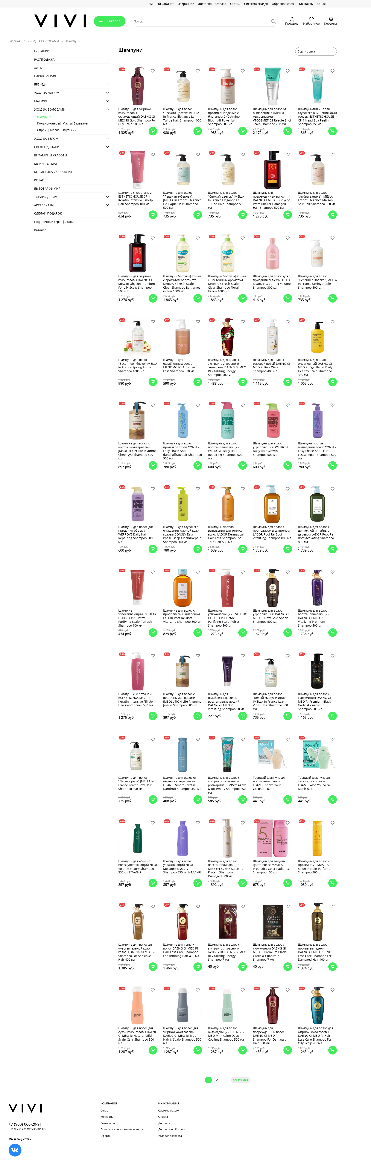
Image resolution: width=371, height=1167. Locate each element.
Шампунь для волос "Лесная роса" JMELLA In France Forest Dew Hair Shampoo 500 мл (136, 783)
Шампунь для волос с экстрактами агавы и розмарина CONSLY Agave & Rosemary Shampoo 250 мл (227, 785)
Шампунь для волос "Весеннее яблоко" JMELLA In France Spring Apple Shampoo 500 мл (317, 282)
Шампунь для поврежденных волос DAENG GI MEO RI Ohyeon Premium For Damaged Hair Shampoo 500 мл (271, 200)
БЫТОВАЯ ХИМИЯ (47, 188)
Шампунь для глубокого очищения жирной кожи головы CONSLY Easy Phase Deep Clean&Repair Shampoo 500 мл (182, 534)
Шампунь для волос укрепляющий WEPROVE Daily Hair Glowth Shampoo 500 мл (271, 449)
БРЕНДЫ (40, 84)
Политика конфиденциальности (121, 1129)
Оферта (105, 1136)
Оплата (220, 4)
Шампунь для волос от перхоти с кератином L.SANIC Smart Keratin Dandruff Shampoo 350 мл (182, 783)
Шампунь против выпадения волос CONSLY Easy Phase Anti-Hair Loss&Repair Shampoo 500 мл (317, 450)
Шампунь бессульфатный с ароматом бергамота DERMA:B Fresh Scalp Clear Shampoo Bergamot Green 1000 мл (182, 283)
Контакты (306, 4)
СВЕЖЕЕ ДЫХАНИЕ (47, 147)
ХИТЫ (38, 68)
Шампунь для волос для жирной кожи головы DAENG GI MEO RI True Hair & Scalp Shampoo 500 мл (182, 1035)
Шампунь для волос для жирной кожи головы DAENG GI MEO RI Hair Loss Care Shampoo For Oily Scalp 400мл (315, 1035)
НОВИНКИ (41, 51)
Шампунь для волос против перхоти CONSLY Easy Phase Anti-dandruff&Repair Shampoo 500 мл (182, 450)
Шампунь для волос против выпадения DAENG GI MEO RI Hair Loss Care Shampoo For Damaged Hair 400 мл (314, 952)
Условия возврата (170, 1136)
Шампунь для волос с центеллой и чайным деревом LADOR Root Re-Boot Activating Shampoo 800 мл (316, 534)
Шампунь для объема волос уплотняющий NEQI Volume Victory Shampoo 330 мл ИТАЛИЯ (137, 866)
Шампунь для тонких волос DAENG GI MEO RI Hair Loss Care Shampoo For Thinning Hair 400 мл (181, 950)
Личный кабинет (161, 4)
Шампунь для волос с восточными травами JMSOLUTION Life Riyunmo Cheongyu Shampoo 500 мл (137, 450)
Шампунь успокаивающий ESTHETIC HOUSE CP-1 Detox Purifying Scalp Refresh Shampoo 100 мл (137, 617)
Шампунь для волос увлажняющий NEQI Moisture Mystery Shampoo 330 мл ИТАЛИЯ (182, 866)
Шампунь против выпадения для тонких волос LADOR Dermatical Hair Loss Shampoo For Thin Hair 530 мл (226, 534)
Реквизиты (107, 1123)
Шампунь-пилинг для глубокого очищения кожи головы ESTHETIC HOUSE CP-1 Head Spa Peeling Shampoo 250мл (317, 116)
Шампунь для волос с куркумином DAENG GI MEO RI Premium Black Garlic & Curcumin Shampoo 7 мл (269, 952)
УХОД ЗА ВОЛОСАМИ (43, 41)
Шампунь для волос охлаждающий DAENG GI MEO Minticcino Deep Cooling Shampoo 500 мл (226, 1033)
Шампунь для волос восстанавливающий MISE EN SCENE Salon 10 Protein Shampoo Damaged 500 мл (225, 868)
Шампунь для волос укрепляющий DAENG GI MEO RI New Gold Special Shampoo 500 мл (271, 616)
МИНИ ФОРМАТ (46, 164)
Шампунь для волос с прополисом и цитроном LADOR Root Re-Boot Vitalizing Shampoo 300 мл (182, 616)
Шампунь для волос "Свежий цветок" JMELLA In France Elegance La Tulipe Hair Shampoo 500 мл (226, 200)
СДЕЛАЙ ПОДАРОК (48, 213)
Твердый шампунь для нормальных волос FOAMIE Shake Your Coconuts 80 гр (269, 783)
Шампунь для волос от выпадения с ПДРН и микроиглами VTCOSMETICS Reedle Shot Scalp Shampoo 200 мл (272, 116)
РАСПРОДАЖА (44, 59)
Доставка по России (171, 1129)
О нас (321, 4)
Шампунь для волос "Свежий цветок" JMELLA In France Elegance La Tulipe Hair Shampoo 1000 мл (182, 116)
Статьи (235, 4)
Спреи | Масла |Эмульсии (56, 130)
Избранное (186, 4)
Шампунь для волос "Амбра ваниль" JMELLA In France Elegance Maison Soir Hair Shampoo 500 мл (317, 198)
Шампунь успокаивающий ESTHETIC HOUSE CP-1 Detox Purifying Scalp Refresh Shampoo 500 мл (227, 617)
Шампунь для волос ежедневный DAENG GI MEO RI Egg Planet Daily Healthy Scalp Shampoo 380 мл (315, 367)
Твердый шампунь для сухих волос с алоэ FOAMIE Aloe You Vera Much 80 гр (314, 783)
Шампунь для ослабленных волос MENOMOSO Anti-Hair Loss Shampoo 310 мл (179, 365)
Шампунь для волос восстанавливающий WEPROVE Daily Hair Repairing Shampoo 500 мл (225, 450)
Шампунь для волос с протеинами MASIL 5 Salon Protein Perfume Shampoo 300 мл (314, 866)
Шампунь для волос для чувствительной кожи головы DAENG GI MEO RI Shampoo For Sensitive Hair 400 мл (136, 952)
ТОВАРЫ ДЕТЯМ (46, 197)
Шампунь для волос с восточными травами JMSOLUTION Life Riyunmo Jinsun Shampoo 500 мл (182, 699)
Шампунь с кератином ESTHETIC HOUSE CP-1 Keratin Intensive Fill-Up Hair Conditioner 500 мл (135, 699)
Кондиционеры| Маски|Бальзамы (62, 123)
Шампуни (44, 117)
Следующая (240, 1079)
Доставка (205, 4)
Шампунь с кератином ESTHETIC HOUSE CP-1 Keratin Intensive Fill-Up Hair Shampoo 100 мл (135, 198)
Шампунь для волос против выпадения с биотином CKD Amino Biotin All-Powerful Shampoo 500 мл (224, 116)
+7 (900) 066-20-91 (25, 1124)
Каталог (113, 21)
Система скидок (256, 4)
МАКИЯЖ (41, 101)
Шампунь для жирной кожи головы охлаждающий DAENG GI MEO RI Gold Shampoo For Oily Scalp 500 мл (137, 116)
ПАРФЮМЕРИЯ (45, 76)
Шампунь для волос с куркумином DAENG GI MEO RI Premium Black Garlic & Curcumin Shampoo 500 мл (314, 701)
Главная (15, 41)
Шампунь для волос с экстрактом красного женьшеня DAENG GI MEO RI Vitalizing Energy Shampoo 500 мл (227, 367)
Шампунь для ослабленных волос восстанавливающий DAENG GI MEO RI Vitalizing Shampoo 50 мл (226, 701)
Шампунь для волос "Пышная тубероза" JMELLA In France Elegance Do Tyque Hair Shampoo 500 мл (182, 200)
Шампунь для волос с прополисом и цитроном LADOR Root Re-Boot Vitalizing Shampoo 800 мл (272, 532)
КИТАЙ (39, 180)
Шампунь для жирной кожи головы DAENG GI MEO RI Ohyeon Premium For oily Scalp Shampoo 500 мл (136, 283)
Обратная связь (283, 4)
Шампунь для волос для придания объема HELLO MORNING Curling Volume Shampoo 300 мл (272, 282)
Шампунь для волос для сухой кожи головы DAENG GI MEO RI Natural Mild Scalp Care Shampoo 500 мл (137, 1035)
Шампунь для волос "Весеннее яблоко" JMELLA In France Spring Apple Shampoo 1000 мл (137, 365)
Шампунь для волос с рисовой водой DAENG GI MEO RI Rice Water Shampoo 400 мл (271, 365)
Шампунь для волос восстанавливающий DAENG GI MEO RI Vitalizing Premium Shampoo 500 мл (313, 617)
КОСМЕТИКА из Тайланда (53, 172)
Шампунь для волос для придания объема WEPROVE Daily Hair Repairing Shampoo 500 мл (136, 534)
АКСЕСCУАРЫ (44, 205)
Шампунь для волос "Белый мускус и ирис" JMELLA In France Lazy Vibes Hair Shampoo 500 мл (270, 701)
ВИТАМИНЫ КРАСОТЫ (50, 155)
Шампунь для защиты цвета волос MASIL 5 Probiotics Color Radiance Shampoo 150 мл (271, 866)
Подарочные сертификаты (54, 222)
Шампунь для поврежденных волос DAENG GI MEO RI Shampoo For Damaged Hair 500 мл (269, 1035)
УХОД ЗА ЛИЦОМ (46, 93)
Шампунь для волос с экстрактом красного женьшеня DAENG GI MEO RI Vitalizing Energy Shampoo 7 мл (227, 952)
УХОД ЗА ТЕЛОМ (46, 138)
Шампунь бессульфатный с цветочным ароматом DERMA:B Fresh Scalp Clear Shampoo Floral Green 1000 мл (227, 283)
